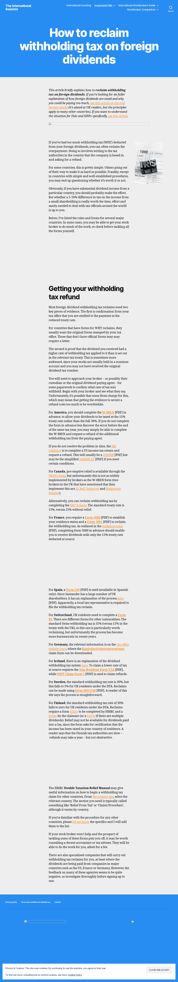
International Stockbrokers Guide (137, 5)
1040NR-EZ (87, 459)
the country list (103, 797)
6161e (74, 712)
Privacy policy (11, 902)
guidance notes (112, 526)
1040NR (108, 455)
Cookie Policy (75, 975)
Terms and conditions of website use (35, 902)
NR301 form (57, 476)
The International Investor (18, 7)
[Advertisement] (89, 256)
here (121, 598)
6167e (91, 716)
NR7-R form (78, 505)
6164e (53, 716)
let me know (80, 822)
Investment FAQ (103, 5)
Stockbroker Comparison (141, 9)
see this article (117, 116)
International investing (79, 5)
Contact (57, 902)
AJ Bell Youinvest (87, 489)
